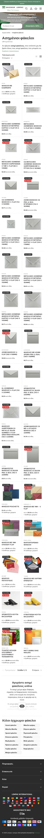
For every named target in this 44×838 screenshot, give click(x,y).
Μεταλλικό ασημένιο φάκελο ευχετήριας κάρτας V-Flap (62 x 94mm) (33, 89)
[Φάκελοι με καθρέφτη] (11, 72)
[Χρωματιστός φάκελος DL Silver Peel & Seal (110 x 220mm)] (33, 374)
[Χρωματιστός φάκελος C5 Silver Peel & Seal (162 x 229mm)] (11, 454)
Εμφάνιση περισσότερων (10, 51)
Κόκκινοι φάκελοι (11, 737)
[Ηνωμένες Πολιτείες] (25, 800)
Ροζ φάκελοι (28, 737)
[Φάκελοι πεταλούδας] (11, 564)
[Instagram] (21, 814)
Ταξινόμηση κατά (8, 55)
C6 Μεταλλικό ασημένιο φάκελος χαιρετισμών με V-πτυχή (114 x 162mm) (32, 165)
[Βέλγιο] (32, 805)
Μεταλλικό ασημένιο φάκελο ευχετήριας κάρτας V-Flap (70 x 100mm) (11, 127)
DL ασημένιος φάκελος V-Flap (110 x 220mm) (11, 390)
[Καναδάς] (30, 800)
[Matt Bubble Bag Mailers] (33, 636)
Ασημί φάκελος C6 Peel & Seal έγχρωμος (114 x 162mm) (32, 203)
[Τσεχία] (27, 805)
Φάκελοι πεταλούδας (7, 579)
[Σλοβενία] (19, 805)
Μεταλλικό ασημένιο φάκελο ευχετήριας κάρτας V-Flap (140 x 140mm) (11, 317)
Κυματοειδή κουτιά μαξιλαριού (32, 616)
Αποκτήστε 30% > (33, 26)
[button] (36, 8)
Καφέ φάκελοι (29, 749)
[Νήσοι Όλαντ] (12, 803)
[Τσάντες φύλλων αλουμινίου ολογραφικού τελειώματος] (11, 636)
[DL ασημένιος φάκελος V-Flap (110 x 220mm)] (11, 374)
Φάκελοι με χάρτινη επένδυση (33, 580)
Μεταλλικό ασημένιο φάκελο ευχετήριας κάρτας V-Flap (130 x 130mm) (11, 279)
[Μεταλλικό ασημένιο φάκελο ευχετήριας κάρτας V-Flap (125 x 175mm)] (33, 224)
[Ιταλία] (17, 798)
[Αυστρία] (21, 798)
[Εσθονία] (4, 800)
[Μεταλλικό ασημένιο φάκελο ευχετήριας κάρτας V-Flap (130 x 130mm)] (11, 262)
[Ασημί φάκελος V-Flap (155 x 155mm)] (11, 338)
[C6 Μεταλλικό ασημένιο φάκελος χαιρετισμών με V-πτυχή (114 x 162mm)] (33, 148)
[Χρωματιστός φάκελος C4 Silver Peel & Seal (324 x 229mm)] (33, 454)
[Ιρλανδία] (8, 798)
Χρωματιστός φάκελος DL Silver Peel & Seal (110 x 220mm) (32, 391)
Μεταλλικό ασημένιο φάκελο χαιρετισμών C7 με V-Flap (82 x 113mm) (11, 165)
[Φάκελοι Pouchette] (11, 492)
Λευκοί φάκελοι (10, 725)
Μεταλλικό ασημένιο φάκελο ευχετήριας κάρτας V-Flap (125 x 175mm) (33, 241)
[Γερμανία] (17, 800)
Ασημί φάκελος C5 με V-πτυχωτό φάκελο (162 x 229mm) (32, 429)
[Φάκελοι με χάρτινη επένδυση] (33, 564)
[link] (8, 670)
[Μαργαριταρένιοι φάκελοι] (33, 528)
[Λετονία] (4, 803)
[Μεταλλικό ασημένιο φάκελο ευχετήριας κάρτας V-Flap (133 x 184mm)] (33, 262)
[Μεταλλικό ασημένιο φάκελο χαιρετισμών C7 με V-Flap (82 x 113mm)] (11, 148)
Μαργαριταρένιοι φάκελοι (31, 544)
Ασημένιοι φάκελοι (30, 745)
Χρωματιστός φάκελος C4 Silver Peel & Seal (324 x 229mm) (32, 472)
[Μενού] (40, 8)
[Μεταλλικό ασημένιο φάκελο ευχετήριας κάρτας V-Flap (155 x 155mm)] (33, 300)
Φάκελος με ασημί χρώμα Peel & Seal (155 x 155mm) (32, 354)
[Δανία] (34, 798)
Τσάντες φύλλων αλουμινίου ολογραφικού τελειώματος (9, 653)
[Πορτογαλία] (34, 803)
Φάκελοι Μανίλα (11, 729)
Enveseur (37, 833)
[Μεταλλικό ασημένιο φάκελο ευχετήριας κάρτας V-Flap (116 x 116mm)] (11, 224)
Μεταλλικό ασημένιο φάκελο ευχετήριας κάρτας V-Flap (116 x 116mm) (11, 241)
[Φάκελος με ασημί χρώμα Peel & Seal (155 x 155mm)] (33, 338)
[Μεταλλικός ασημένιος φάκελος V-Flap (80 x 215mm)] (33, 110)
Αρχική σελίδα (6, 33)
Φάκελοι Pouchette (10, 507)
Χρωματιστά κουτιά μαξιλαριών (10, 615)
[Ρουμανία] (38, 803)
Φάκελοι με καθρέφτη (7, 87)
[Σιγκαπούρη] (10, 805)
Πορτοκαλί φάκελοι (30, 733)
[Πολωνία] (30, 803)
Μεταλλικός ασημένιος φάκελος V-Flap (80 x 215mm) (33, 126)
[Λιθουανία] (38, 800)
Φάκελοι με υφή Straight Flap (9, 544)
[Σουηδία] (23, 805)
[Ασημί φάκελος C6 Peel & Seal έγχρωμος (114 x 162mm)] (33, 186)
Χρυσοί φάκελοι (11, 733)
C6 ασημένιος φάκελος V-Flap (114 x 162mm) (10, 202)
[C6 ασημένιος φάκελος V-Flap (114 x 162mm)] (11, 186)
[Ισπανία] (12, 798)
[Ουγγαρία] (25, 803)
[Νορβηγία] (17, 803)
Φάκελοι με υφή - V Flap (32, 508)
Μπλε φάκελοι (29, 741)
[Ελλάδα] (38, 798)
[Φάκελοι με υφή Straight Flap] (11, 528)
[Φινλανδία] (8, 800)
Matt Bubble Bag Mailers (31, 652)
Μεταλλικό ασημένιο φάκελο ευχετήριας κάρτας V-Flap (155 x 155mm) (33, 317)
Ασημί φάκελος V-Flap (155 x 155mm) (10, 353)
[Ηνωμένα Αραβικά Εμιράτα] (21, 800)
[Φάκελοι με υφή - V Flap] (33, 492)
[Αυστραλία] (25, 798)
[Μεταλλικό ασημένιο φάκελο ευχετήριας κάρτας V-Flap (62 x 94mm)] (33, 72)
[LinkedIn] (23, 814)
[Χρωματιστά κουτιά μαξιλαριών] (11, 600)
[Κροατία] (34, 800)
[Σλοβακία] (15, 805)
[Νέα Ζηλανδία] (8, 803)
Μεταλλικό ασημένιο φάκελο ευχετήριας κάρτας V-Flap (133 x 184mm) (33, 279)
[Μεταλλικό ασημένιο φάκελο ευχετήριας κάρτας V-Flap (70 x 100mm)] (11, 110)
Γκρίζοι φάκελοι (11, 749)
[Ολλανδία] (21, 803)
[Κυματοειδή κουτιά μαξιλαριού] (33, 600)
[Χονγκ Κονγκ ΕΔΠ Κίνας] (30, 798)
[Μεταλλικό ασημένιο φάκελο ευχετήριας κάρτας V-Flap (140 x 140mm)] (11, 300)
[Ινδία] (4, 798)
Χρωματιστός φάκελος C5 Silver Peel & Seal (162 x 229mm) (10, 471)
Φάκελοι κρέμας (29, 725)
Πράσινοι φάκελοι (11, 745)
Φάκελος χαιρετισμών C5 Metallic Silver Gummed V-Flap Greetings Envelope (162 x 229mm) (10, 431)
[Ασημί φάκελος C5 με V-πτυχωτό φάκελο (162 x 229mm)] (33, 412)
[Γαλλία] (12, 800)
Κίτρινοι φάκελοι (30, 729)
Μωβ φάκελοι (10, 741)
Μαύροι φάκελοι (11, 753)
